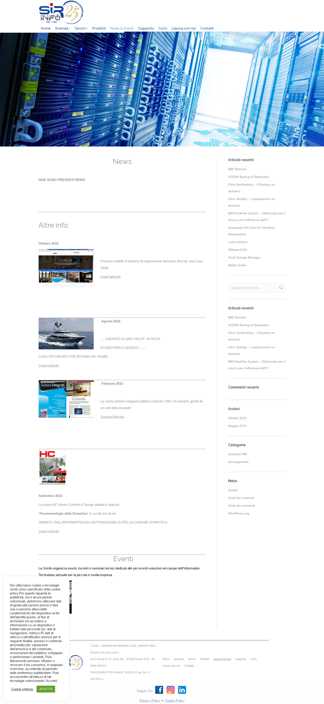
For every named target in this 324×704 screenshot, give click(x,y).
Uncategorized (238, 462)
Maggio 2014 (237, 426)
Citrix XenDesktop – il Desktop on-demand (252, 188)
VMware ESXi (237, 249)
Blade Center (237, 265)
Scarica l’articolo (112, 417)
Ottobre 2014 (237, 418)
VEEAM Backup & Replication (248, 177)
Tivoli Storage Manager (244, 257)
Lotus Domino (238, 242)
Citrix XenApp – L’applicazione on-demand (252, 202)
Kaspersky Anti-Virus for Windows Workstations (251, 231)
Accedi (232, 490)
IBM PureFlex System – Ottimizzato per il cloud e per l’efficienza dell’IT (256, 216)
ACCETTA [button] (45, 689)
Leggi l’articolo (110, 276)
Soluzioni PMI (237, 454)
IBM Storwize (237, 169)
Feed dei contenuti (241, 498)
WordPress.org (238, 513)
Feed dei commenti (241, 505)
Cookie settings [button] (22, 689)
